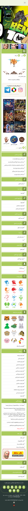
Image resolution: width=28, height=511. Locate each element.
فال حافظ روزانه (21, 441)
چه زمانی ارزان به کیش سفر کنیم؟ (17, 419)
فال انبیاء (22, 193)
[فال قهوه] (20, 116)
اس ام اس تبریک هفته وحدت (18, 159)
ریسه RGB (22, 268)
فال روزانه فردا (21, 476)
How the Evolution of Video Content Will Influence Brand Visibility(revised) (14, 409)
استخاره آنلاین (21, 184)
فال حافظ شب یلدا (20, 444)
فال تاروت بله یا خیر (20, 393)
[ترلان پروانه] (14, 47)
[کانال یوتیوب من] (14, 490)
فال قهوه (22, 202)
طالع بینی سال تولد (20, 346)
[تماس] (8, 487)
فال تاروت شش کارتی (19, 377)
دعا (10, 79)
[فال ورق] (8, 127)
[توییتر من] (4, 487)
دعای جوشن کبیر (20, 237)
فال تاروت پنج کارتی (20, 374)
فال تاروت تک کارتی (20, 365)
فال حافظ (22, 438)
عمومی (17, 148)
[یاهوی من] (23, 487)
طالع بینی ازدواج (21, 227)
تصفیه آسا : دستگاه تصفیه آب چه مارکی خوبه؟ (15, 405)
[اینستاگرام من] (12, 487)
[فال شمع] (8, 116)
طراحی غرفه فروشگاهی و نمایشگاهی (17, 425)
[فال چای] (20, 127)
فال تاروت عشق (21, 386)
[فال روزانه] (8, 105)
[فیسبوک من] (15, 487)
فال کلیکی (22, 249)
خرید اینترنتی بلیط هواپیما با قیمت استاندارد (15, 422)
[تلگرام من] (19, 487)
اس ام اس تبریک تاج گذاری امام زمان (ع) (16, 162)
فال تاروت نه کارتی (20, 380)
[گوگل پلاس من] (17, 490)
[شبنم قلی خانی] (6, 47)
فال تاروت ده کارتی (20, 383)
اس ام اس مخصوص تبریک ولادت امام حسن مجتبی (14, 165)
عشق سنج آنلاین (20, 259)
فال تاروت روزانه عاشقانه (19, 390)
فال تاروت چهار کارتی (20, 371)
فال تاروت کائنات (20, 362)
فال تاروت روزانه (20, 355)
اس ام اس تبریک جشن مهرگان (18, 171)
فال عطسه (22, 467)
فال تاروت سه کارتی (20, 368)
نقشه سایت (7, 500)
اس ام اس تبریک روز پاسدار (18, 168)
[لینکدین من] (10, 490)
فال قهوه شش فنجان (20, 209)
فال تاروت (22, 396)
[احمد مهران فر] (22, 47)
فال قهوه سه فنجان (20, 206)
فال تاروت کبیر (21, 358)
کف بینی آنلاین (21, 218)
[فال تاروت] (20, 105)
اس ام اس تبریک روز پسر (19, 174)
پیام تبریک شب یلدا (20, 447)
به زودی (14, 30)
